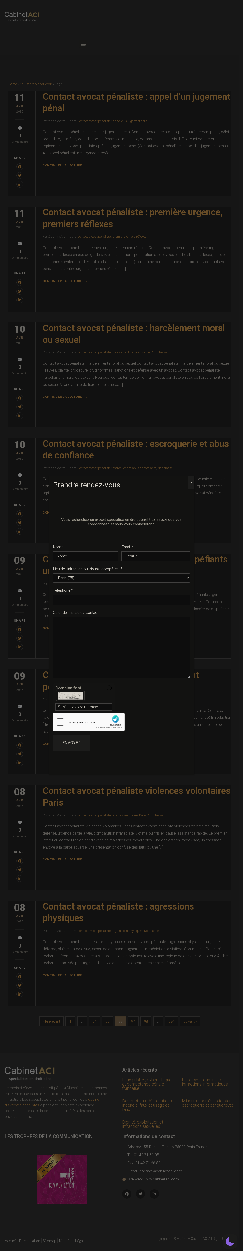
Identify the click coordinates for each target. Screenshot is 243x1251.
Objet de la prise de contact (75, 612)
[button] (230, 1241)
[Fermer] (191, 482)
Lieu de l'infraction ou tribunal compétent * (87, 569)
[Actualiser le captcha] (109, 688)
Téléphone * (63, 590)
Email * (127, 547)
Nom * (58, 547)
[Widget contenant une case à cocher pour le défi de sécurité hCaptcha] (89, 722)
